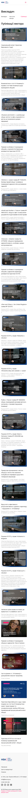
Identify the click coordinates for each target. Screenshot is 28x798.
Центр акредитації (6, 769)
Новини (3, 772)
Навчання (4, 767)
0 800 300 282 (5, 782)
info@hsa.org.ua (5, 779)
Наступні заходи (12, 17)
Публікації (24, 16)
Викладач (4, 16)
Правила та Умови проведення (9, 791)
